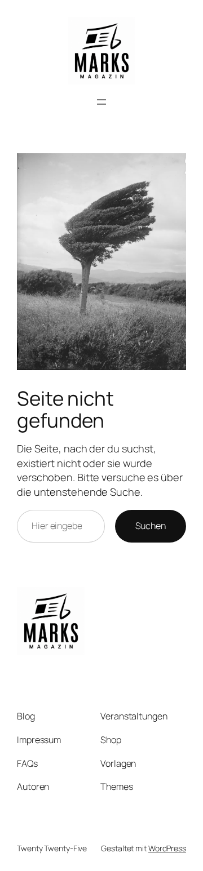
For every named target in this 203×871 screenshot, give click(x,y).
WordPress (167, 848)
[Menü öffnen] (101, 102)
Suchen (150, 525)
